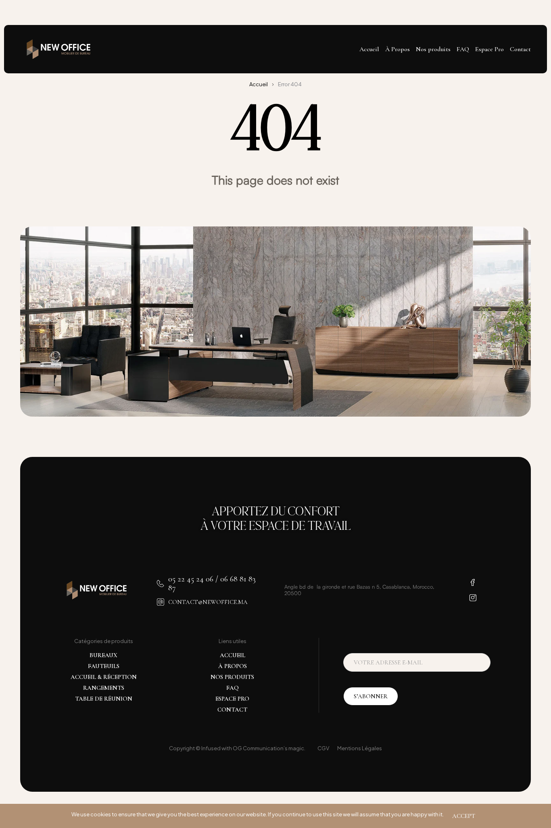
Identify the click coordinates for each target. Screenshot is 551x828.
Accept (463, 816)
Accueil (258, 84)
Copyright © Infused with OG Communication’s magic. (237, 748)
